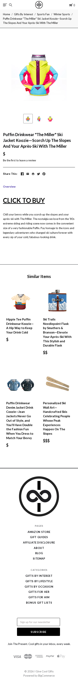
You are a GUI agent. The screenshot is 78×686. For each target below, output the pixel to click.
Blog (39, 553)
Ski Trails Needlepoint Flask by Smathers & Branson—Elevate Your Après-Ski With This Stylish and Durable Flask (57, 332)
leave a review (27, 160)
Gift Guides (39, 537)
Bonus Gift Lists (39, 602)
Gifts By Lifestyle (39, 581)
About (39, 548)
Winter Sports (62, 14)
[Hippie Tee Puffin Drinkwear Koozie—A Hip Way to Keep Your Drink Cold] (20, 300)
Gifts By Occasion (39, 586)
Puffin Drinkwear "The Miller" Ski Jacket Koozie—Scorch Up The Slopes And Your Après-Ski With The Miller (37, 21)
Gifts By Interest (23, 14)
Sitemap (39, 558)
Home (6, 14)
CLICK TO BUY (24, 200)
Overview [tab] (9, 186)
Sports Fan (43, 14)
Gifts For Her (38, 591)
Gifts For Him (38, 597)
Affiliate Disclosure (39, 542)
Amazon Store (39, 531)
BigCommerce (46, 675)
